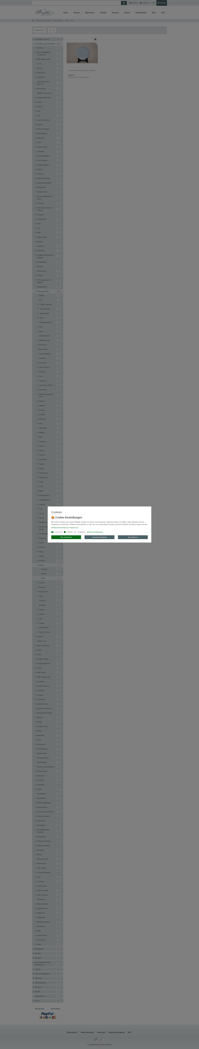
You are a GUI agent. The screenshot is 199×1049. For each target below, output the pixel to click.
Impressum (74, 528)
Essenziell (58, 532)
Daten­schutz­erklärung (60, 528)
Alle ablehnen (133, 537)
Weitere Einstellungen (95, 532)
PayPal (69, 532)
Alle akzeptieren (66, 537)
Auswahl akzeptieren (99, 537)
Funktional (81, 532)
